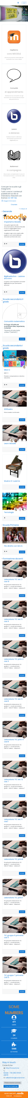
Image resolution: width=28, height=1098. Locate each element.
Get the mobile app (12, 1086)
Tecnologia (9, 512)
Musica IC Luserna (12, 481)
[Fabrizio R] (20, 440)
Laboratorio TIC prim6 (13, 859)
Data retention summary (13, 1083)
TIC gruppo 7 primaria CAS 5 (13, 976)
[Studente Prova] (20, 509)
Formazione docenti (13, 558)
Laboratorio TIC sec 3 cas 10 (13, 580)
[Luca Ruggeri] (24, 509)
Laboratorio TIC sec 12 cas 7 (13, 780)
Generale (7, 211)
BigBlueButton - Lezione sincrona (14, 277)
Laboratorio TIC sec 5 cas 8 (13, 700)
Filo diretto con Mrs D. (13, 546)
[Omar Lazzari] (20, 219)
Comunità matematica (14, 321)
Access (22, 244)
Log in (24, 3)
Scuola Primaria (11, 525)
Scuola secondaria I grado (13, 346)
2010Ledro (8, 409)
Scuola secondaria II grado (13, 300)
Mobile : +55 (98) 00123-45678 (12, 1074)
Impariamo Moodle (12, 222)
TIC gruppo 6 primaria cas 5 (13, 936)
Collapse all (23, 209)
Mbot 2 (7, 370)
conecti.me (18, 1096)
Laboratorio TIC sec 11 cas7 (13, 820)
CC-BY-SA (12, 198)
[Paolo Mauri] (24, 219)
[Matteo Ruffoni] (24, 440)
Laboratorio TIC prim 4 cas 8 (14, 740)
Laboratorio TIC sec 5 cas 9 (13, 620)
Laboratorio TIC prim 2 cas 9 (13, 660)
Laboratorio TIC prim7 (13, 897)
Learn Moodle (10, 443)
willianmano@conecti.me (15, 1078)
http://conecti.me (12, 1068)
